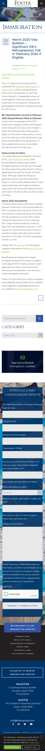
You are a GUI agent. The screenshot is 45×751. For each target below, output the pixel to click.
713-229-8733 (22, 694)
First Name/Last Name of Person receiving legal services (22, 406)
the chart (20, 245)
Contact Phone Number (18, 435)
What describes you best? (19, 487)
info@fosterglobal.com (22, 720)
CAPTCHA (7, 587)
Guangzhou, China (22, 650)
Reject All (31, 747)
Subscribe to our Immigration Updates (22, 627)
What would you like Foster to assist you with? (21, 500)
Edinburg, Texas (22, 636)
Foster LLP (26, 732)
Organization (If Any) (12, 448)
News (22, 69)
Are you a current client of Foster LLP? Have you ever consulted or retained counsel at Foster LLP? (21, 465)
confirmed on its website (18, 159)
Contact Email (13, 421)
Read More (34, 742)
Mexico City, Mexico (22, 640)
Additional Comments (12, 524)
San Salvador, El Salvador (22, 643)
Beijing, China (22, 647)
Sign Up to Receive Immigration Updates (22, 364)
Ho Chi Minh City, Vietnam (22, 654)
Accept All (12, 747)
